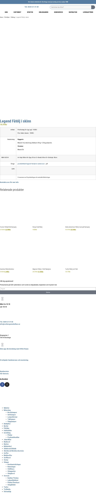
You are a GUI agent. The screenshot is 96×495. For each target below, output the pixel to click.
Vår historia (4, 374)
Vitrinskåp (7, 491)
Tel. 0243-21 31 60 (6, 322)
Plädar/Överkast (13, 482)
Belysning (7, 410)
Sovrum (6, 476)
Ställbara (11, 469)
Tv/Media (7, 489)
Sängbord (11, 473)
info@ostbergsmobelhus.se (10, 324)
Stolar (6, 460)
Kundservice (4, 371)
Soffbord (7, 458)
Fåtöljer (7, 17)
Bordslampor (12, 412)
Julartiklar (7, 439)
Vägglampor (12, 421)
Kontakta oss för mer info (9, 182)
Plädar (10, 435)
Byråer (6, 426)
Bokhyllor (7, 424)
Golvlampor (12, 415)
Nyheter (6, 408)
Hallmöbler (8, 430)
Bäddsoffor (8, 455)
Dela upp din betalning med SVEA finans (14, 349)
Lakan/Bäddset (13, 480)
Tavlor (6, 487)
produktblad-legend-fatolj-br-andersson (31, 164)
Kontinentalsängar (14, 464)
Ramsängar (12, 467)
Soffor (6, 453)
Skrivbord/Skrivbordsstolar (14, 451)
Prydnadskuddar (13, 437)
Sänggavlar (12, 471)
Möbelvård (7, 446)
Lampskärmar (12, 417)
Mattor (6, 444)
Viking (13, 17)
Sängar (6, 462)
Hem (1, 17)
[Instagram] (7, 384)
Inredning (7, 433)
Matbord (7, 442)
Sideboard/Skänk (10, 449)
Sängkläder (12, 485)
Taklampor (11, 419)
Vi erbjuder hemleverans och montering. (14, 360)
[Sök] (93, 7)
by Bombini (4, 379)
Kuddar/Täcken (13, 478)
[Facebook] (2, 384)
